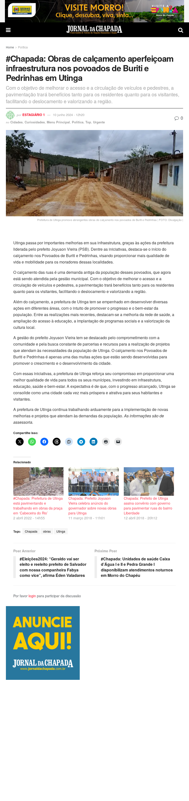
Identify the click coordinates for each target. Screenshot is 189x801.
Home (10, 47)
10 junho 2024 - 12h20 (68, 114)
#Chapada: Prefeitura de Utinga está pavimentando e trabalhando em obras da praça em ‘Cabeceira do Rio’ (38, 505)
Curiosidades (35, 122)
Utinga (60, 531)
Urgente (99, 122)
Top (88, 122)
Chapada (31, 531)
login (32, 595)
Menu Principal (58, 122)
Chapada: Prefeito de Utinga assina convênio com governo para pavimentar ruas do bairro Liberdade (148, 505)
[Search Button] (180, 29)
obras (47, 531)
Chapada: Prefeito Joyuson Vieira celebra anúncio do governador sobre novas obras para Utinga (92, 505)
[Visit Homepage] (94, 30)
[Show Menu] (8, 29)
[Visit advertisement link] (94, 11)
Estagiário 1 (33, 114)
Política (23, 47)
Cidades (16, 122)
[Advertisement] (94, 740)
